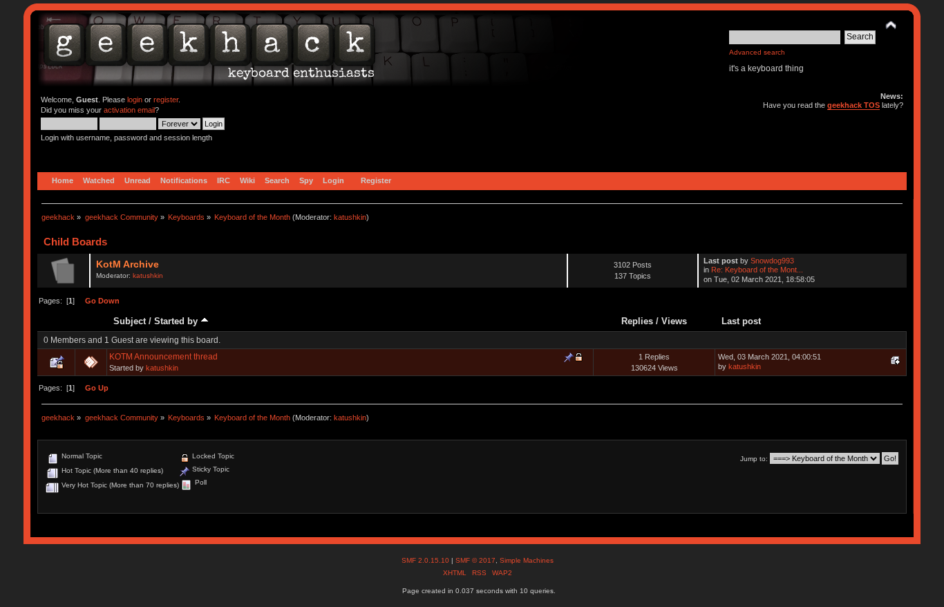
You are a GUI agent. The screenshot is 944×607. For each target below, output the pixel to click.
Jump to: (754, 459)
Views (674, 321)
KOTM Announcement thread (163, 357)
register (165, 99)
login (134, 99)
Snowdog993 (772, 260)
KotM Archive (127, 264)
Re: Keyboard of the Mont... (757, 269)
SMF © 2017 (475, 560)
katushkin (350, 217)
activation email (129, 110)
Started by (177, 321)
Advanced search (757, 52)
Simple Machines (527, 560)
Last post (741, 321)
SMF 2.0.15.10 (426, 560)
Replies (637, 321)
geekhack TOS (853, 105)
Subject (129, 321)
